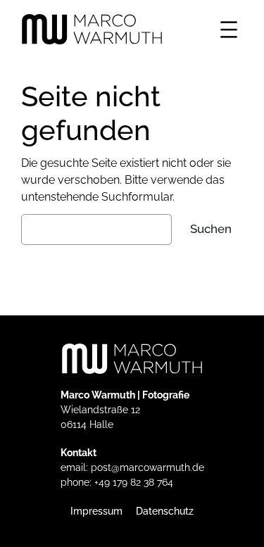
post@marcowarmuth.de (147, 467)
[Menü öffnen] (229, 29)
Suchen (211, 229)
